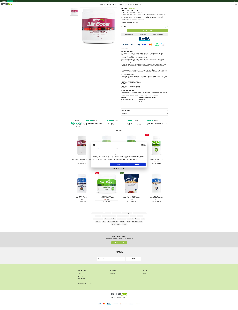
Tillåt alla (137, 164)
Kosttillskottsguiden (116, 213)
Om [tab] (137, 148)
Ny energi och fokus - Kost (110, 218)
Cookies (79, 280)
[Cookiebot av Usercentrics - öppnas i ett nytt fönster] (140, 145)
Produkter (98, 221)
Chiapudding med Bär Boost (140, 213)
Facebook (144, 273)
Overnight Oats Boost (98, 218)
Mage (128, 221)
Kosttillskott (130, 218)
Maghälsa (125, 8)
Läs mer (122, 24)
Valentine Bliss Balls (122, 218)
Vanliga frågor (81, 276)
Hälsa (143, 218)
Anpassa (118, 164)
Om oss (79, 273)
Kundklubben (81, 281)
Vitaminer (137, 218)
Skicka (133, 258)
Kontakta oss (112, 273)
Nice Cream (107, 213)
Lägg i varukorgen (147, 30)
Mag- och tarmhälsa (116, 224)
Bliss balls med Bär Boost (113, 221)
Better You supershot (127, 213)
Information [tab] (119, 148)
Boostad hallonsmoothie (137, 221)
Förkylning (122, 221)
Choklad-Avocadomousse (97, 213)
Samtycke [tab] (100, 148)
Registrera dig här (119, 242)
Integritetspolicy (81, 278)
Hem (122, 8)
